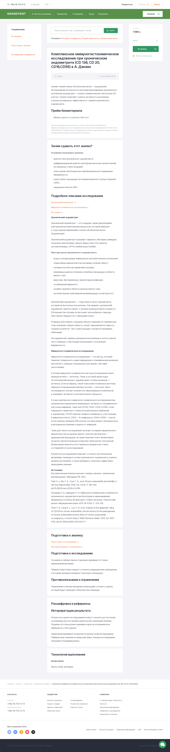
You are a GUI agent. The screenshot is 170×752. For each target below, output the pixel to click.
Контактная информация (109, 707)
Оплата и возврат (106, 730)
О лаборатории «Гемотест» (111, 700)
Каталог (19, 684)
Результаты (127, 4)
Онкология (28, 684)
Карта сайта (91, 730)
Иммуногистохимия (42, 684)
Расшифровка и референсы (23, 54)
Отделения (103, 14)
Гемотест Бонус (76, 707)
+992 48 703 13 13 (17, 4)
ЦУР (139, 730)
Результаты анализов (79, 704)
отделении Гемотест (79, 117)
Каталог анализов (54, 700)
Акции (91, 14)
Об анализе (16, 36)
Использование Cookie (153, 730)
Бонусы (142, 4)
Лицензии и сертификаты (110, 711)
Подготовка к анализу (20, 45)
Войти (157, 4)
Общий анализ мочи (90, 38)
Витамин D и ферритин (71, 38)
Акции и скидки (53, 704)
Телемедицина (76, 700)
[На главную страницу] (16, 13)
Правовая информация (126, 730)
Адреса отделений (54, 707)
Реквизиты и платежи (108, 714)
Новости (103, 704)
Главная (10, 684)
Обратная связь (53, 711)
